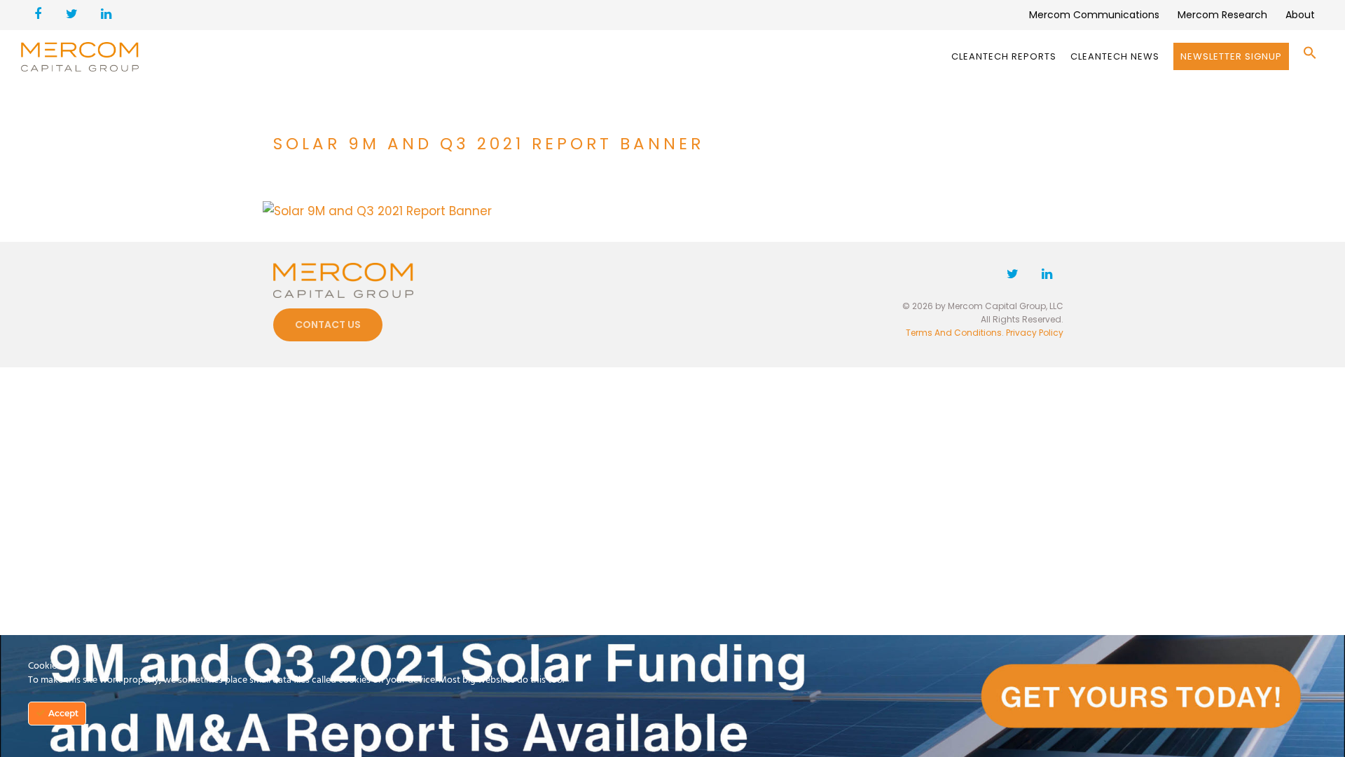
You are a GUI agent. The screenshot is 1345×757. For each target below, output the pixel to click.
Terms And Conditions (954, 333)
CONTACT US (328, 325)
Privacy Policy (1034, 333)
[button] (1310, 56)
